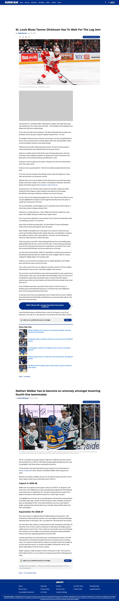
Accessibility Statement (26, 592)
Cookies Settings (61, 592)
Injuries (54, 2)
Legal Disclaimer (95, 589)
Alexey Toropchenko (25, 470)
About (21, 586)
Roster (48, 2)
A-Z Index (44, 592)
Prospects (27, 376)
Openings (44, 586)
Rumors (27, 2)
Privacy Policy (45, 589)
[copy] (29, 37)
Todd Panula (22, 33)
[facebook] (105, 2)
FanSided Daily (94, 586)
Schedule (34, 2)
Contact (58, 586)
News (21, 2)
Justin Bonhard (23, 398)
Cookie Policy (78, 589)
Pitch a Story (23, 589)
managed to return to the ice (48, 185)
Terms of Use (60, 589)
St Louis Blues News (30, 573)
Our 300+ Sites (78, 586)
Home (21, 376)
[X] (109, 2)
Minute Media (10, 596)
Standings (41, 2)
